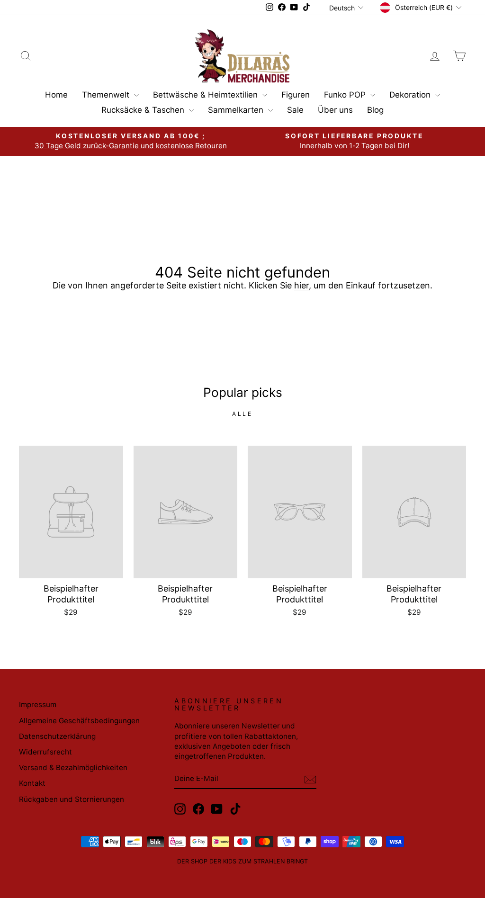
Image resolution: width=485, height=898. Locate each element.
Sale (295, 110)
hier (301, 285)
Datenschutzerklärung (57, 736)
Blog (375, 110)
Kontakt (32, 783)
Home (56, 94)
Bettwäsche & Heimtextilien (206, 94)
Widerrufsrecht (45, 751)
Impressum (37, 704)
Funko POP (346, 94)
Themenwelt (107, 94)
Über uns (335, 110)
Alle (242, 413)
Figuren (295, 94)
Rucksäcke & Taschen (144, 110)
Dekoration (411, 94)
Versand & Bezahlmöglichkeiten (73, 767)
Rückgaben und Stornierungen (71, 799)
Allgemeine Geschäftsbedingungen (79, 720)
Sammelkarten (237, 110)
